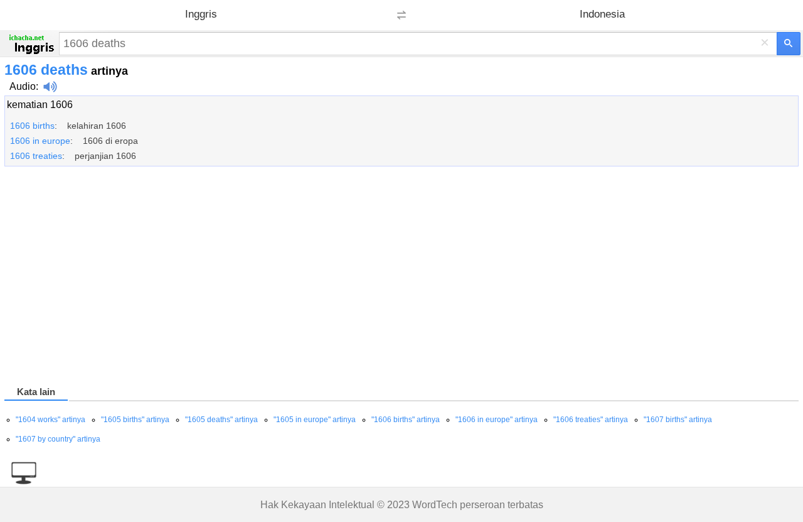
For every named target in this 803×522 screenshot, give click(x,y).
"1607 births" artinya (678, 419)
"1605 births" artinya (135, 419)
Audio (22, 86)
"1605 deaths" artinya (221, 419)
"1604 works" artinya (50, 419)
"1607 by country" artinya (58, 439)
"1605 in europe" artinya (315, 419)
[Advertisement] (380, 278)
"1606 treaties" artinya (590, 419)
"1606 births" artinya (405, 419)
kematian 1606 (40, 104)
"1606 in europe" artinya (496, 419)
